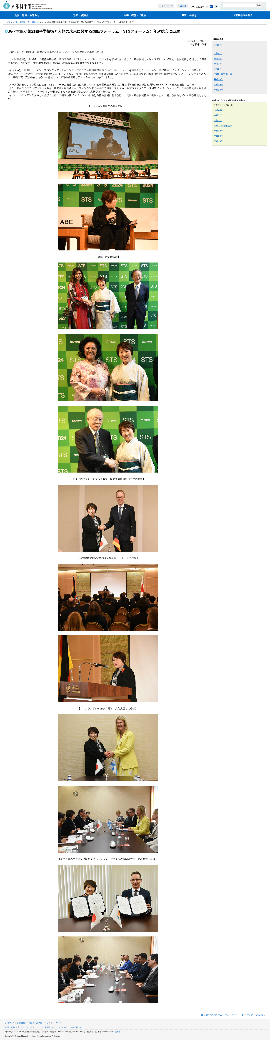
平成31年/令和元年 (223, 74)
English (183, 6)
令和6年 (218, 45)
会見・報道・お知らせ (27, 15)
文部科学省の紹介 (243, 15)
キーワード (57, 1023)
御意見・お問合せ (11, 1027)
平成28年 (218, 89)
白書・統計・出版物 (135, 15)
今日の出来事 (19, 22)
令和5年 (218, 53)
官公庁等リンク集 (35, 1023)
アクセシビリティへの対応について (71, 1027)
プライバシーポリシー (28, 1027)
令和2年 (218, 69)
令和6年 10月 (34, 22)
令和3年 (218, 63)
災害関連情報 (21, 1023)
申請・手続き (189, 15)
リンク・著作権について (47, 1027)
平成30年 (218, 79)
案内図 (117, 1032)
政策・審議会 (80, 15)
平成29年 (218, 84)
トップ (7, 22)
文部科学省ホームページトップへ (221, 1014)
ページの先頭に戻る (254, 1014)
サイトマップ (167, 6)
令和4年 (218, 58)
